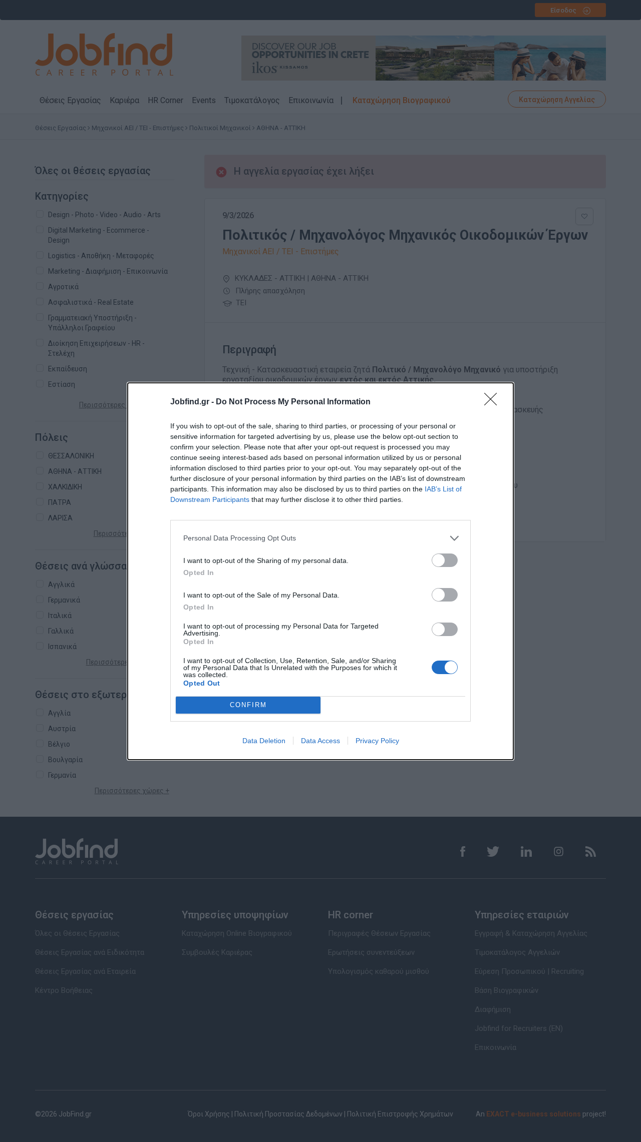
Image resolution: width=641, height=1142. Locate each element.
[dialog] (320, 571)
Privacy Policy (377, 741)
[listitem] (320, 538)
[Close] (493, 402)
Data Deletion (263, 741)
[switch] (445, 560)
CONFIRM (248, 705)
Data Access (320, 741)
